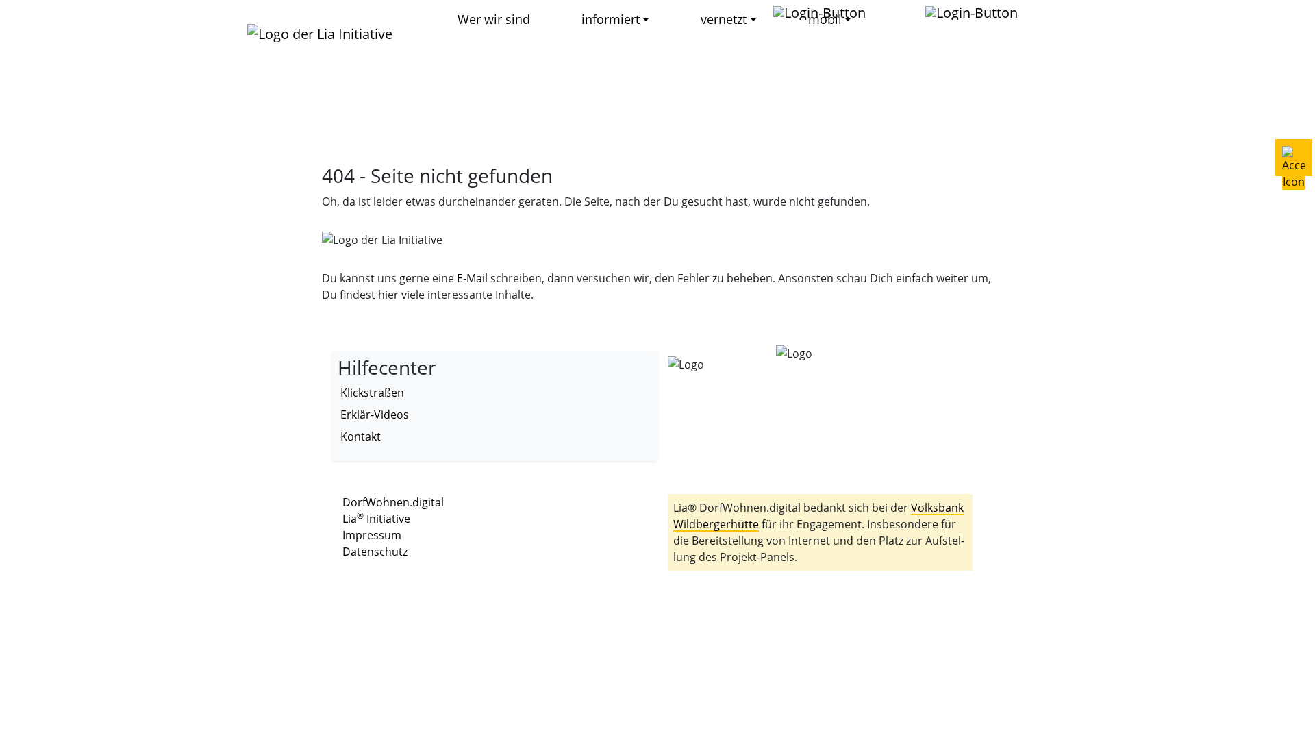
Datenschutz (375, 551)
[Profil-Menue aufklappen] (826, 12)
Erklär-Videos (374, 414)
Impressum (371, 535)
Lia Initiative (376, 518)
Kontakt (360, 436)
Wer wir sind (494, 19)
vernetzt (724, 19)
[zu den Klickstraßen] (896, 12)
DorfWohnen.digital (393, 502)
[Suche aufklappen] (978, 12)
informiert (610, 19)
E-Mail (472, 278)
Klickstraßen (372, 392)
